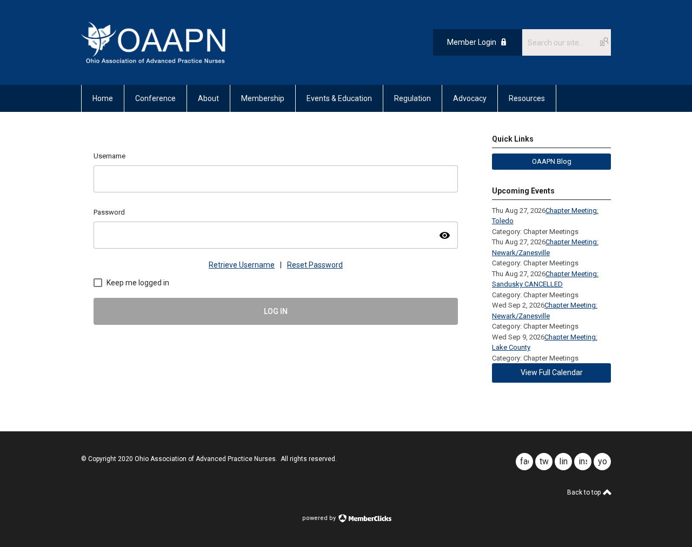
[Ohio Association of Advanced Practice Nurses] (153, 60)
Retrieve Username (242, 265)
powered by (319, 518)
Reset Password (315, 265)
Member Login (471, 42)
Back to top (584, 492)
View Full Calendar (552, 372)
